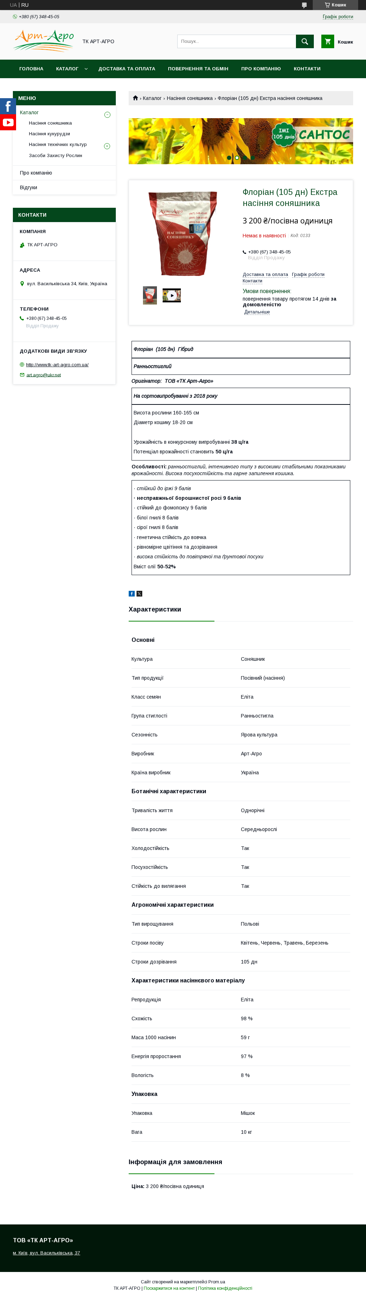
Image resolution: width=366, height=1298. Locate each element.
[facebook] (132, 595)
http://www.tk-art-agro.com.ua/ (57, 364)
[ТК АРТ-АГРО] (43, 50)
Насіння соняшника (190, 98)
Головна (31, 68)
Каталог (67, 68)
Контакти (307, 68)
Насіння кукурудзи (49, 133)
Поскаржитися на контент (169, 1288)
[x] (139, 595)
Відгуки (28, 187)
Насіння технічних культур (58, 144)
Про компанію (261, 68)
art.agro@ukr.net (43, 374)
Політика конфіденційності (225, 1288)
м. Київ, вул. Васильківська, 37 (46, 1253)
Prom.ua (216, 1281)
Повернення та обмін (198, 68)
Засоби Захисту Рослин (55, 155)
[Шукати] (305, 41)
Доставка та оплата (126, 68)
